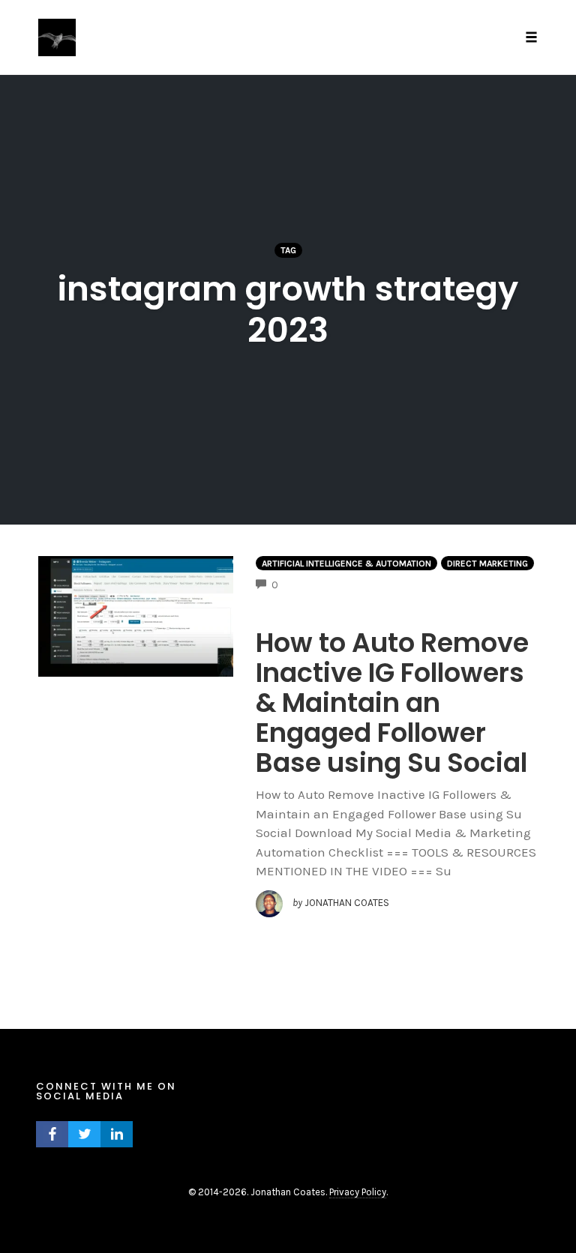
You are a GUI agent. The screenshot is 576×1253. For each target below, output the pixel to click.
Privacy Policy (357, 1192)
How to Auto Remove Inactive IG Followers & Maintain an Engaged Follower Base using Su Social (392, 702)
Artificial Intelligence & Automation (346, 563)
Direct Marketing (487, 563)
